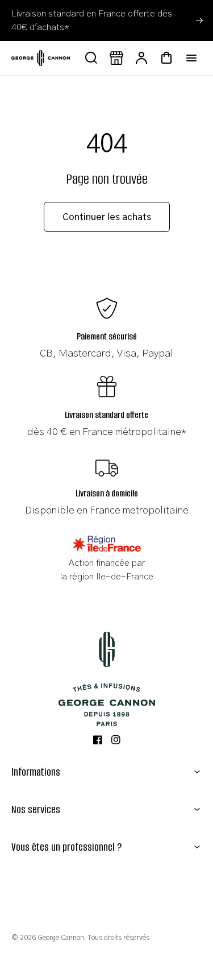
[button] (106, 771)
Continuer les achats (106, 217)
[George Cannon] (107, 679)
